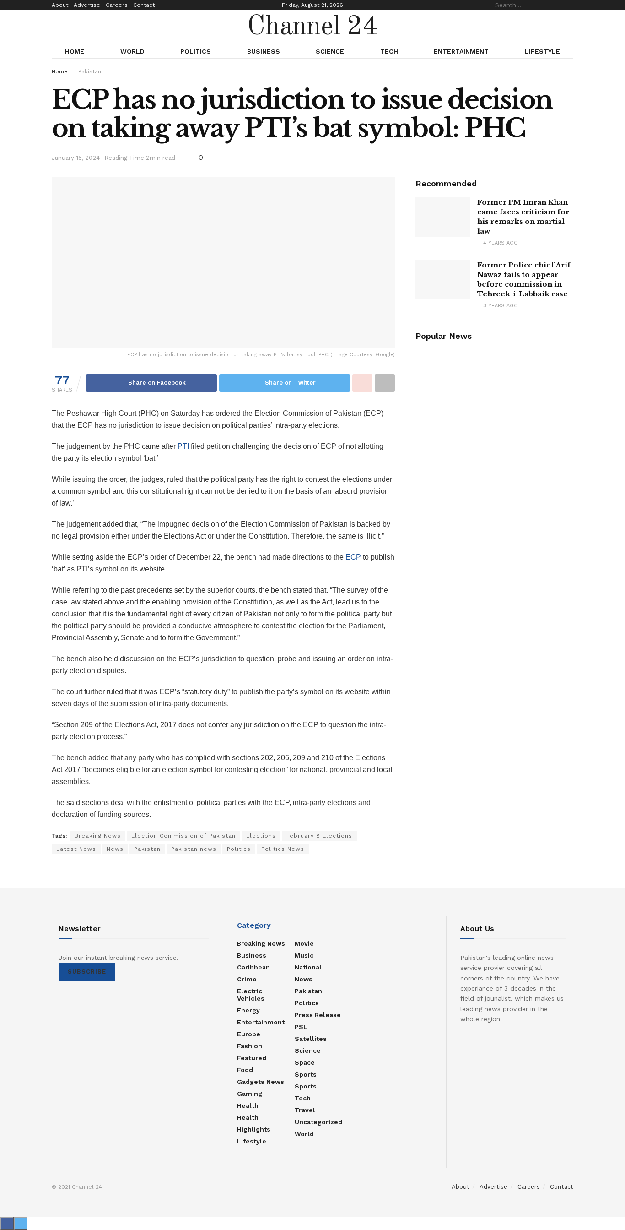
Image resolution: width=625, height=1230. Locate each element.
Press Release (318, 1014)
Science (330, 51)
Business (263, 51)
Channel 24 (312, 27)
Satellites (311, 1038)
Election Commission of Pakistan (183, 836)
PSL (301, 1026)
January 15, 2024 (76, 157)
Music (304, 955)
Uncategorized (318, 1122)
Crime (247, 979)
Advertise (87, 5)
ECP (353, 557)
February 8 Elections (319, 836)
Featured (251, 1057)
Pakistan (89, 71)
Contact (144, 5)
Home (74, 51)
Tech (389, 51)
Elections (261, 836)
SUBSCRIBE (87, 971)
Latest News (76, 849)
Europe (248, 1034)
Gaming (249, 1093)
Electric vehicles (250, 994)
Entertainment (461, 51)
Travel (305, 1110)
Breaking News (98, 836)
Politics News (282, 849)
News (115, 849)
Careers (117, 5)
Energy (248, 1010)
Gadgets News (260, 1081)
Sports (306, 1074)
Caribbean (253, 967)
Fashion (249, 1046)
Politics (195, 51)
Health (248, 1105)
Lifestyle (542, 51)
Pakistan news (193, 849)
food (245, 1069)
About (60, 5)
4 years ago (499, 243)
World (132, 51)
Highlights (253, 1129)
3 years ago (499, 306)
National (308, 967)
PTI (183, 446)
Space (305, 1062)
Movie (304, 943)
